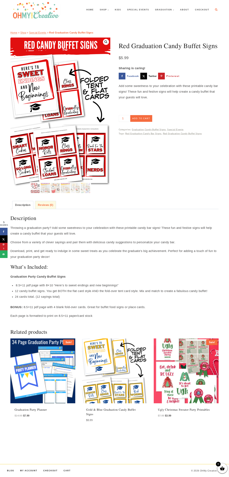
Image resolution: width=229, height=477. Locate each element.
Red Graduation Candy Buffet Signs (182, 134)
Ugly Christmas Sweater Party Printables (184, 409)
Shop (23, 32)
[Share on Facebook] (4, 231)
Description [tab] (23, 204)
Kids (118, 10)
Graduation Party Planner (31, 409)
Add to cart (141, 118)
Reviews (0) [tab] (45, 204)
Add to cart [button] (24, 425)
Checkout (202, 10)
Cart (67, 470)
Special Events (138, 10)
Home (13, 32)
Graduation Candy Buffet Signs (149, 130)
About (184, 10)
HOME (90, 10)
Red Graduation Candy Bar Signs (143, 134)
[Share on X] (4, 239)
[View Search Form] (216, 9)
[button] (106, 42)
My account (28, 470)
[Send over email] (4, 254)
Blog (10, 470)
